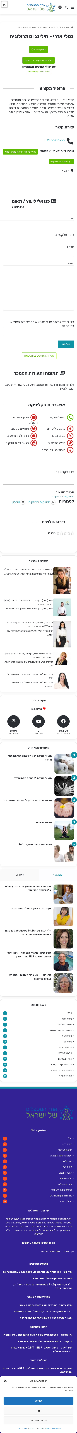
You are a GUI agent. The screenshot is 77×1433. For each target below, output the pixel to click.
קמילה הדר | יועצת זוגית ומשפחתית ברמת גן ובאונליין (28, 569)
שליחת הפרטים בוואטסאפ (39, 355)
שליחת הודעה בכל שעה (38, 60)
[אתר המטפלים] (41, 7)
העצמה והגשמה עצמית (61, 1030)
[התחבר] (60, 9)
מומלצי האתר (65, 1075)
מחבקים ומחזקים (56, 27)
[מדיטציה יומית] (64, 830)
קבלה (38, 1400)
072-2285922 (54, 140)
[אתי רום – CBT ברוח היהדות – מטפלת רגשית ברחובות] (63, 983)
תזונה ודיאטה (65, 1047)
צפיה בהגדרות (38, 1420)
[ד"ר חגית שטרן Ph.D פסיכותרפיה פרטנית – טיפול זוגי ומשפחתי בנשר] (63, 938)
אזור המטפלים (65, 1058)
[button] (5, 1381)
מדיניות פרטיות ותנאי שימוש (28, 1428)
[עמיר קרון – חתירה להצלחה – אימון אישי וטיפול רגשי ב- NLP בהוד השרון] (63, 961)
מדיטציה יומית (44, 822)
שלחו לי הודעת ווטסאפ (39, 71)
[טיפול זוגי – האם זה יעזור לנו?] (64, 852)
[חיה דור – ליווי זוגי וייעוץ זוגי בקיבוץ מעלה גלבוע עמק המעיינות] (63, 894)
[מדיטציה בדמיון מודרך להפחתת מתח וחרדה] (64, 808)
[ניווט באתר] (72, 9)
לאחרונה (19, 874)
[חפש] (66, 9)
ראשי (68, 27)
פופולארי (57, 874)
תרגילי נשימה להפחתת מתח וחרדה (33, 778)
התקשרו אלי (38, 49)
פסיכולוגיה (67, 1035)
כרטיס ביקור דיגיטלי (61, 1064)
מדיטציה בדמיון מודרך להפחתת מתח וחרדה (28, 800)
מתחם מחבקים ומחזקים (61, 1070)
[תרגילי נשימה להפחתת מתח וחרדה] (64, 786)
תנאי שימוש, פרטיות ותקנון (51, 1428)
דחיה (39, 1410)
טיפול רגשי (67, 1018)
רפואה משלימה (65, 1024)
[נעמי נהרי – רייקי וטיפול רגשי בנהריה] (63, 916)
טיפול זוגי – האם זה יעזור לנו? (35, 844)
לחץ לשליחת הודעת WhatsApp (20, 151)
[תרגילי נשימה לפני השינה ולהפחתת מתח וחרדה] (64, 764)
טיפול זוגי (67, 1041)
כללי (70, 1013)
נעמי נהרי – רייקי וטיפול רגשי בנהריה (31, 908)
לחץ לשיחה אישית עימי (61, 161)
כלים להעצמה (65, 1053)
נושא (71, 263)
